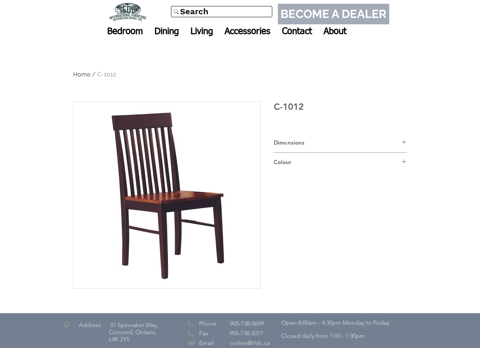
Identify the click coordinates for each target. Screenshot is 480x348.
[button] (125, 31)
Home (81, 74)
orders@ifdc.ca (250, 343)
